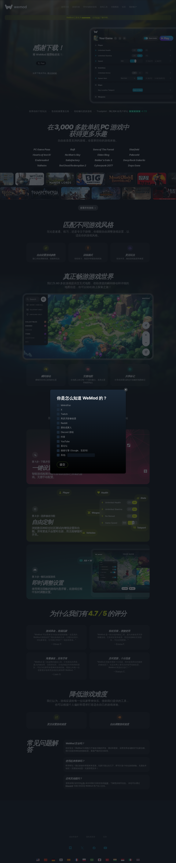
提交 (62, 464)
